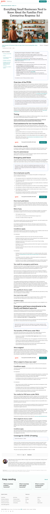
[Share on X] (44, 45)
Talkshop (9, 1)
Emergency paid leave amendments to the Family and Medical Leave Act (7, 64)
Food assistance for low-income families (7, 58)
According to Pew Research (41, 93)
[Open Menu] (48, 1)
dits (34, 71)
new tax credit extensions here (41, 416)
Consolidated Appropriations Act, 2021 (22, 59)
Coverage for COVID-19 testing (7, 67)
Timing (4, 55)
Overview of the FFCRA (7, 53)
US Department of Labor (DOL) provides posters (29, 254)
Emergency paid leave (7, 60)
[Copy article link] (47, 45)
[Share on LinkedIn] (23, 454)
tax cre (32, 71)
